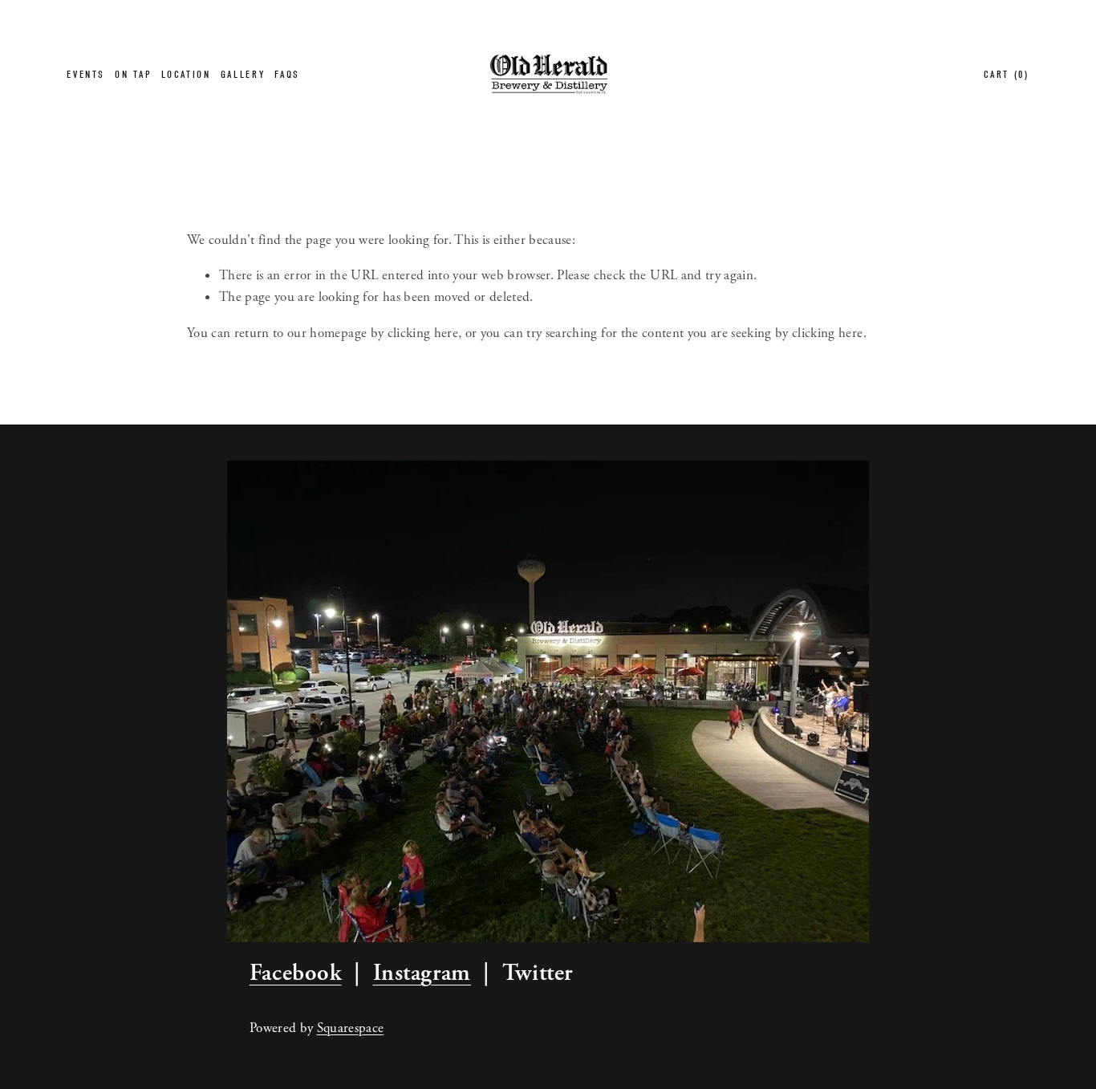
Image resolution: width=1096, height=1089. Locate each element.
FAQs (287, 74)
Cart (1006, 74)
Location (185, 74)
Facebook (296, 972)
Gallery (243, 74)
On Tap (133, 74)
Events (86, 74)
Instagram (422, 972)
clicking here (423, 333)
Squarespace (350, 1028)
